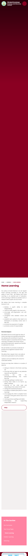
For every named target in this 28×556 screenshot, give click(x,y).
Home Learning (17, 282)
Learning (8, 282)
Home (2, 282)
